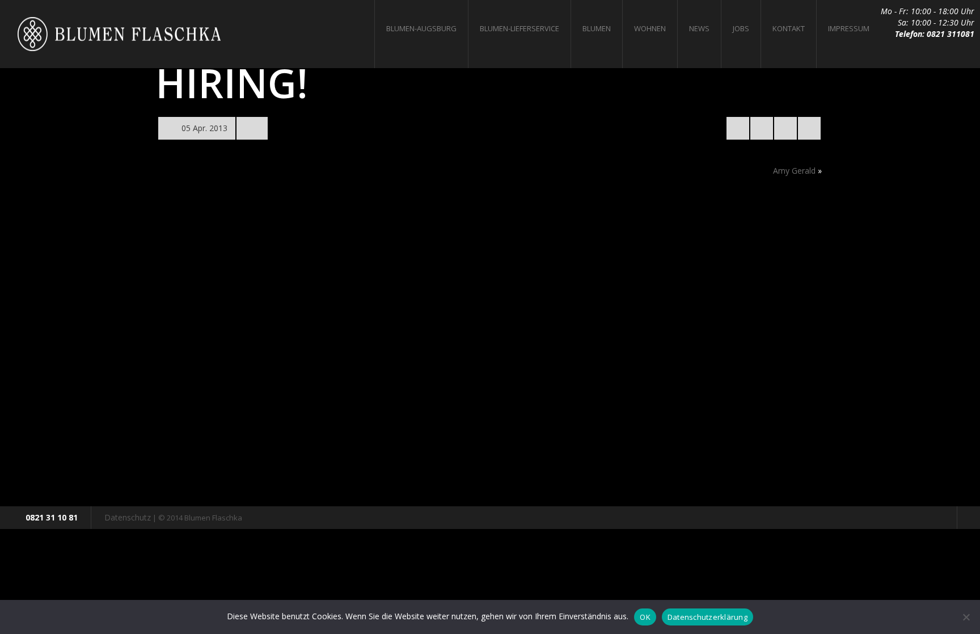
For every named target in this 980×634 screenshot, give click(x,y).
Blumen (596, 28)
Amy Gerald (794, 170)
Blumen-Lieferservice (519, 28)
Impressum (848, 28)
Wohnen (650, 28)
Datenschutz (127, 517)
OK (645, 617)
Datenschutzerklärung (707, 617)
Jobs (741, 28)
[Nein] (965, 617)
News (699, 28)
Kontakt (788, 28)
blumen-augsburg (421, 28)
